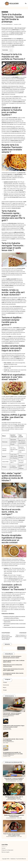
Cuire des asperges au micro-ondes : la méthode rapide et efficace (13, 661)
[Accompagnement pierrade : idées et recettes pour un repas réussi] (5, 734)
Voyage (5, 690)
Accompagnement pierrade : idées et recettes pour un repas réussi (13, 674)
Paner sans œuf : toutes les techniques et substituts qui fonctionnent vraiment (12, 657)
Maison (4, 687)
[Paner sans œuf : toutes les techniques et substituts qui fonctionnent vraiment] (14, 704)
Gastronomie (4, 11)
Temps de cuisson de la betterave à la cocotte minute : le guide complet (13, 669)
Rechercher (7, 644)
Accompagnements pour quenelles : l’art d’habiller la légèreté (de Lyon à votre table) (13, 753)
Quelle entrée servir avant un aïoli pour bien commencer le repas (12, 665)
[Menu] (25, 3)
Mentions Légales (5, 852)
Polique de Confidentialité (7, 850)
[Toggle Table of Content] (10, 50)
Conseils (5, 682)
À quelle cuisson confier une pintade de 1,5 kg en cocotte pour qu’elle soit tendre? (13, 726)
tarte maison (17, 594)
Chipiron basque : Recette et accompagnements (14, 627)
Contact (3, 848)
